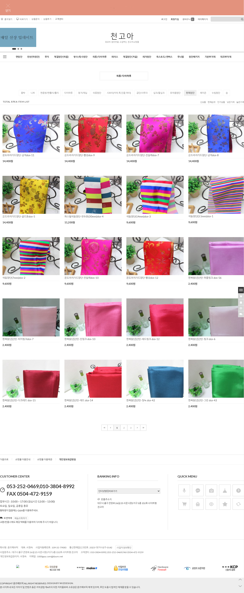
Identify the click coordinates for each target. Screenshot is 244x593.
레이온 (203, 92)
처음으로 (4, 459)
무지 (47, 57)
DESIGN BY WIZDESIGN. (60, 583)
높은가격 (240, 102)
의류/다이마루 (100, 57)
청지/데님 (82, 92)
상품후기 (47, 19)
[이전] (111, 428)
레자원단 (147, 57)
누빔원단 (216, 92)
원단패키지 (194, 57)
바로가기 (24, 19)
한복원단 (190, 92)
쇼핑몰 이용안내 (22, 459)
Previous (4, 38)
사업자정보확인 (124, 547)
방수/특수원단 (81, 57)
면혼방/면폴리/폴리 (49, 92)
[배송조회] (240, 314)
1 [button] (13, 49)
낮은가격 (230, 102)
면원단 (19, 57)
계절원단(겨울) (130, 57)
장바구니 (187, 19)
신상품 (203, 102)
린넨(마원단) (33, 57)
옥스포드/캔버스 (164, 57)
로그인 (164, 19)
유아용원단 (175, 92)
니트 (33, 92)
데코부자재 (225, 57)
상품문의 (35, 19)
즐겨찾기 (8, 19)
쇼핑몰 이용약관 (44, 459)
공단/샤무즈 (142, 92)
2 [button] (17, 49)
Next (30, 38)
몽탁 (23, 92)
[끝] (143, 428)
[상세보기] (36, 151)
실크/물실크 (159, 92)
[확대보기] (25, 151)
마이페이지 (203, 19)
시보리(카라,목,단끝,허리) (119, 92)
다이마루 (68, 92)
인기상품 (221, 102)
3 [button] (21, 49)
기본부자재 (210, 57)
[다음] (137, 428)
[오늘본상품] (240, 308)
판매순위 (211, 102)
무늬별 (180, 57)
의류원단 (97, 92)
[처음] (104, 428)
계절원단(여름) (61, 57)
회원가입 (175, 19)
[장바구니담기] (240, 296)
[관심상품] (240, 302)
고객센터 (59, 19)
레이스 (115, 57)
